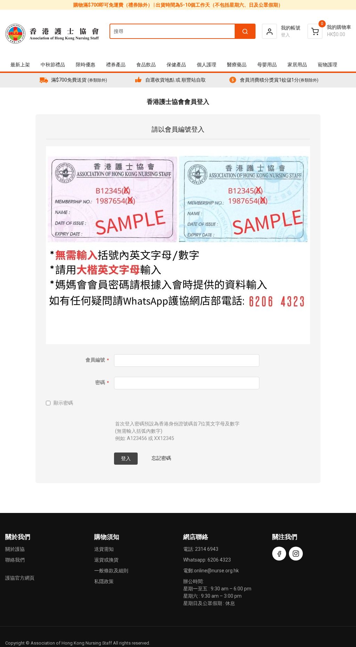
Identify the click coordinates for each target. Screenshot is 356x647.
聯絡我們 (15, 560)
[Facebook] (279, 554)
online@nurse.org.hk (216, 570)
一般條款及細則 (111, 570)
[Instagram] (296, 554)
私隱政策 (104, 581)
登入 (285, 35)
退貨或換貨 (106, 560)
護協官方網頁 (19, 578)
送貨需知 (104, 549)
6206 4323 (219, 560)
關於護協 (15, 549)
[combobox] (182, 31)
